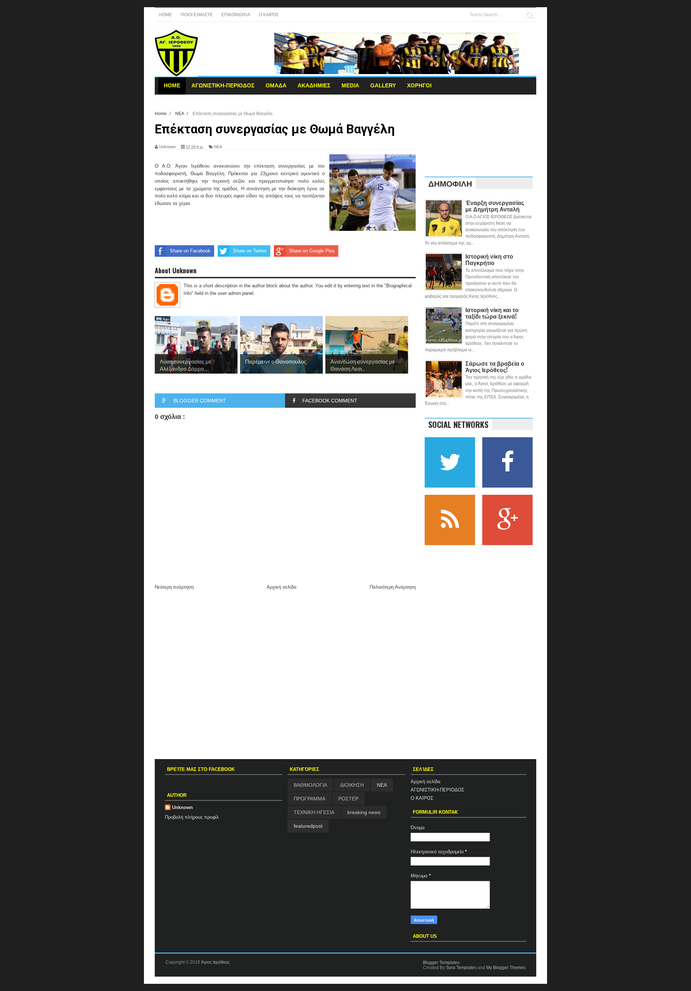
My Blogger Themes (505, 967)
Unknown (182, 807)
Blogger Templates (441, 962)
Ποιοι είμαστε (197, 14)
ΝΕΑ (218, 147)
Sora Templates (461, 967)
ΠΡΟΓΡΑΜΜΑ (309, 799)
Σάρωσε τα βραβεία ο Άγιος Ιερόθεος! (494, 366)
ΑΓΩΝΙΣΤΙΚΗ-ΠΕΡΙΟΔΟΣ (222, 85)
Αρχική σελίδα (282, 587)
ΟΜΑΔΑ (276, 85)
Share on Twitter (250, 251)
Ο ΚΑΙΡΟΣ (422, 798)
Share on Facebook (190, 251)
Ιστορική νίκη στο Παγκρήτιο (489, 259)
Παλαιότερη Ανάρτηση (393, 587)
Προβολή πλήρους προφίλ (192, 817)
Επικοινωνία (235, 14)
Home (165, 14)
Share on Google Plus (312, 251)
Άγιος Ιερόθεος (215, 962)
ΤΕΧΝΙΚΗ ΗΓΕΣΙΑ (314, 812)
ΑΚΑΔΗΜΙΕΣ (314, 85)
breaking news (363, 812)
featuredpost (308, 826)
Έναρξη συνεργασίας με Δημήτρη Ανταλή (494, 205)
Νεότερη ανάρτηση (174, 587)
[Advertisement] (285, 645)
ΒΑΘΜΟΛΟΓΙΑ (310, 785)
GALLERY (383, 85)
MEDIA (350, 85)
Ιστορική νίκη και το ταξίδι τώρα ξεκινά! (492, 312)
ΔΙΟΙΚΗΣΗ (352, 785)
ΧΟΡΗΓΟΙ (419, 85)
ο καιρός (269, 14)
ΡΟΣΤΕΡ (348, 799)
